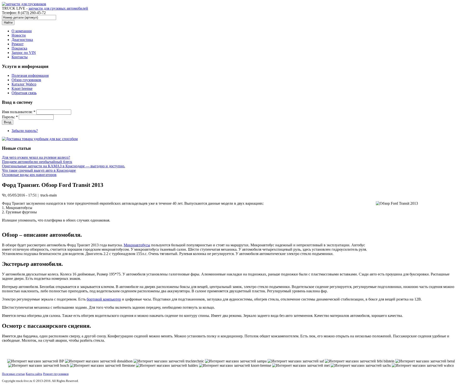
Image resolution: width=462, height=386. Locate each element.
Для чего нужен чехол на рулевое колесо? (36, 157)
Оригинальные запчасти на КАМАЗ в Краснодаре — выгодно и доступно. (63, 166)
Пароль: (10, 117)
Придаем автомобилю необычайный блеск (37, 162)
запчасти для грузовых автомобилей (58, 8)
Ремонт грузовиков (56, 374)
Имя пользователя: (18, 112)
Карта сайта (34, 374)
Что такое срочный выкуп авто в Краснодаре (39, 170)
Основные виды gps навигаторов (29, 175)
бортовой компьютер (104, 299)
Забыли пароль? (25, 131)
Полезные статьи (13, 374)
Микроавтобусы (137, 245)
